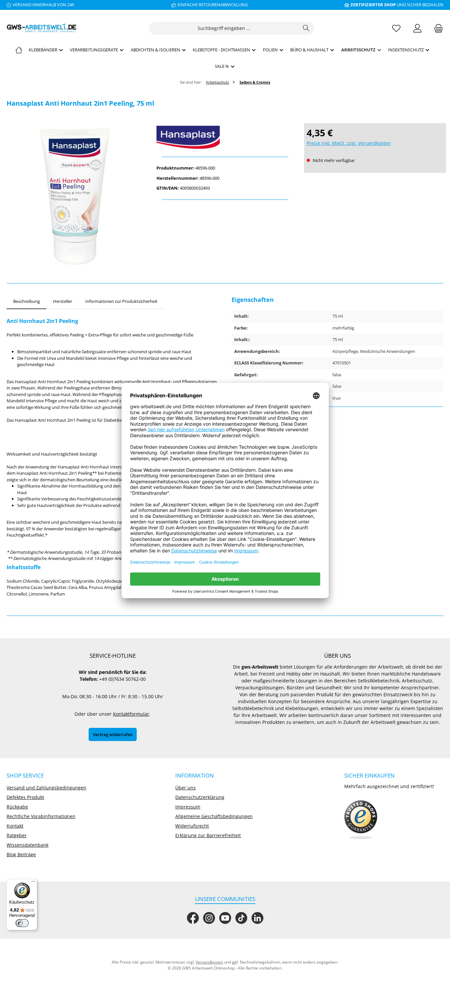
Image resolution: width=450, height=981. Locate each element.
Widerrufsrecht (192, 826)
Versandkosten (209, 962)
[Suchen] (306, 28)
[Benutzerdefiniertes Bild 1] (360, 819)
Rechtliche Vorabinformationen (41, 816)
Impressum (187, 807)
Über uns (185, 787)
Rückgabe (17, 807)
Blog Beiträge (21, 854)
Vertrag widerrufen (112, 734)
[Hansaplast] (224, 137)
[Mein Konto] (417, 28)
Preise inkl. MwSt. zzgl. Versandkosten (349, 143)
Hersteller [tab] (62, 301)
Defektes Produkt (25, 797)
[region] (75, 196)
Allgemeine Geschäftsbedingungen (214, 816)
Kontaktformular (131, 714)
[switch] (22, 923)
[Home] (18, 49)
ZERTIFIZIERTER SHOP (373, 5)
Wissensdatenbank (27, 845)
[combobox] (224, 28)
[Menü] (33, 883)
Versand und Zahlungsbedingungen (46, 787)
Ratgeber (17, 835)
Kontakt (15, 826)
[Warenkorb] (436, 28)
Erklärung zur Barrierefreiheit (208, 835)
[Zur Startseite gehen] (43, 28)
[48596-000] (75, 196)
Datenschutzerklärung (199, 797)
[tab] (26, 301)
